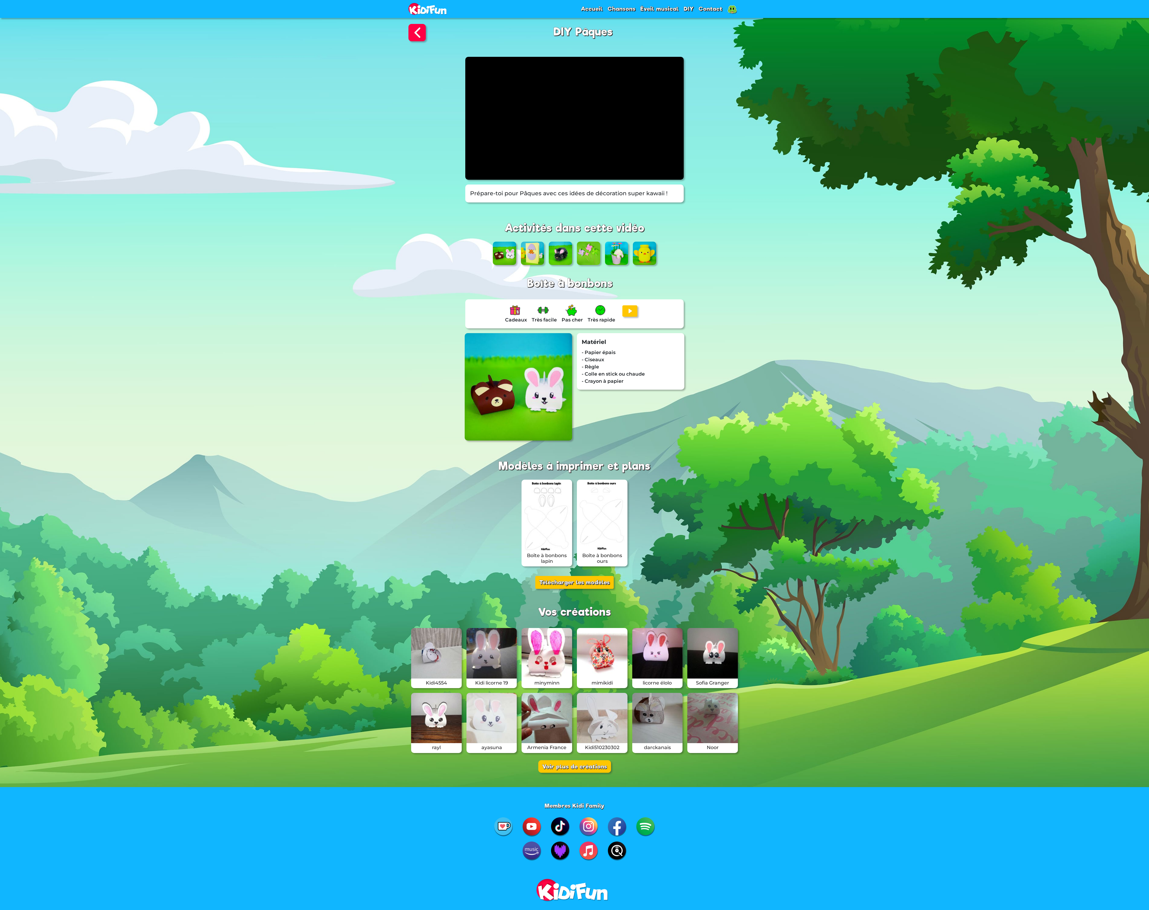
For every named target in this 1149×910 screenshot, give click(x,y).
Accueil (592, 8)
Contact (711, 8)
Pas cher (572, 320)
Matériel (594, 342)
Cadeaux (516, 320)
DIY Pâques (583, 32)
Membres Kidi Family (575, 805)
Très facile (544, 320)
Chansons (622, 8)
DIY (689, 8)
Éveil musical (659, 8)
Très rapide (601, 320)
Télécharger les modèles (574, 582)
